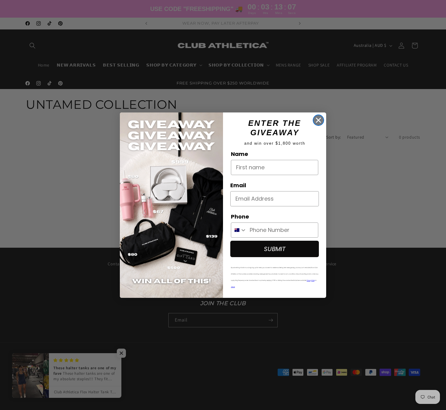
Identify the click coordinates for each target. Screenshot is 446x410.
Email (238, 185)
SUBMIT (275, 249)
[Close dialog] (318, 120)
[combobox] (239, 230)
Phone (240, 216)
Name (239, 154)
